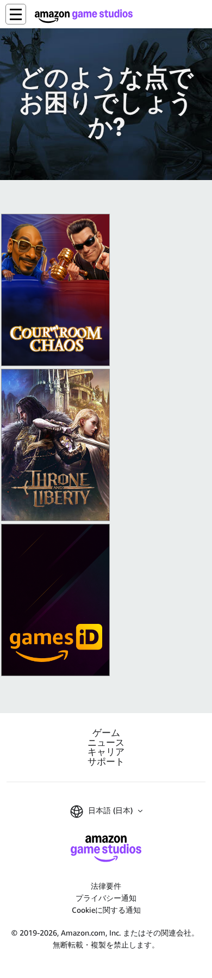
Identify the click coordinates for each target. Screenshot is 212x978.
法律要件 (106, 885)
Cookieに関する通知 (106, 909)
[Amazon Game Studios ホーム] (84, 16)
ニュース (106, 742)
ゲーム (106, 733)
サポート (106, 761)
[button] (15, 14)
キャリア (106, 752)
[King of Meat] (55, 290)
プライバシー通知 (106, 897)
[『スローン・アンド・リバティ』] (55, 445)
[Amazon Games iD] (55, 600)
